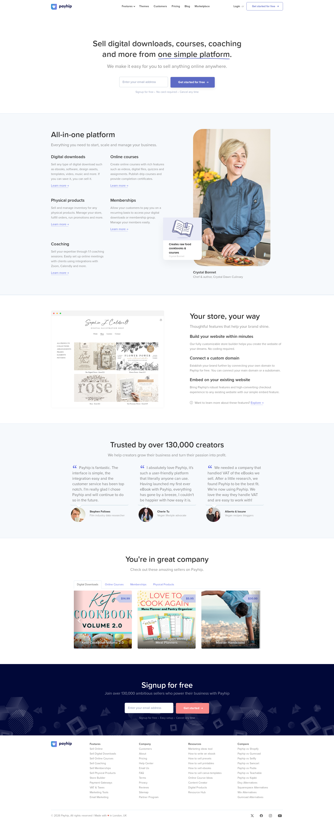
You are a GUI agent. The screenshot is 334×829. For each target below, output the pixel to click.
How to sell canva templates (205, 773)
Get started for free (263, 6)
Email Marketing (99, 797)
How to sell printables (201, 763)
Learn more (58, 186)
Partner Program (148, 797)
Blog (187, 6)
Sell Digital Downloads (103, 753)
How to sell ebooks (199, 768)
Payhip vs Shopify (248, 748)
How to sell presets (199, 758)
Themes (144, 6)
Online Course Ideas (200, 777)
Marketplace (202, 6)
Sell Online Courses (101, 758)
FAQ (141, 773)
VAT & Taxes (97, 787)
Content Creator (197, 782)
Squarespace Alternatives (253, 787)
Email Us (144, 768)
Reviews (144, 787)
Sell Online (96, 748)
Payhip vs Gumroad (249, 753)
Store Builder (97, 777)
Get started (191, 708)
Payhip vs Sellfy (247, 758)
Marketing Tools (99, 792)
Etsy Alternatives (247, 782)
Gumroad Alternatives (250, 797)
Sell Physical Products (103, 773)
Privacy (143, 782)
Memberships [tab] (138, 584)
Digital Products (197, 787)
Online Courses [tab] (114, 584)
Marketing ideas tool (200, 748)
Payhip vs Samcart (248, 763)
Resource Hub (197, 792)
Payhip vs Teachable (250, 773)
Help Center (146, 763)
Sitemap (143, 792)
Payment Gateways (101, 782)
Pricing (176, 6)
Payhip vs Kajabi (247, 777)
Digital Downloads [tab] (87, 584)
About (142, 753)
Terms (142, 777)
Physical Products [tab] (163, 584)
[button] (79, 620)
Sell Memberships (100, 768)
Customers (160, 6)
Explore (256, 403)
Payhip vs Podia (247, 768)
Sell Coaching (98, 763)
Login (236, 6)
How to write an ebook (201, 753)
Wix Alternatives (247, 792)
